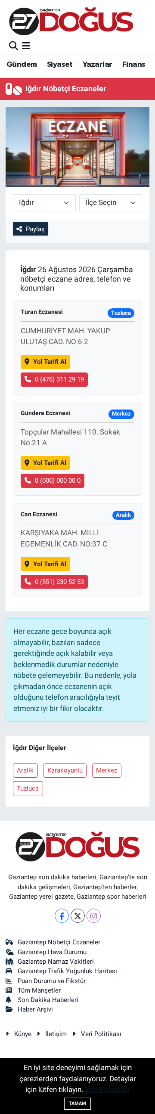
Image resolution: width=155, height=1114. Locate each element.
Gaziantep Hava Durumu (52, 952)
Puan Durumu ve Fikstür (52, 981)
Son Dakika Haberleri (48, 1000)
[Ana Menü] (26, 46)
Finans (133, 64)
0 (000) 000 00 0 (58, 480)
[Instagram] (94, 916)
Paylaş (35, 229)
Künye (22, 1034)
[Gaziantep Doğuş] (71, 21)
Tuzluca (28, 788)
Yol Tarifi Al (49, 362)
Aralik (25, 770)
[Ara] (13, 46)
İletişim (56, 1034)
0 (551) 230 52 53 (59, 582)
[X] (78, 916)
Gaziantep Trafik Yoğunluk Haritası (67, 971)
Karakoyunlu (65, 770)
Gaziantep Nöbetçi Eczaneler (59, 942)
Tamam (77, 1103)
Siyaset (60, 64)
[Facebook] (62, 916)
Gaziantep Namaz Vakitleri (56, 961)
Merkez (106, 770)
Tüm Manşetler (39, 990)
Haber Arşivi (35, 1009)
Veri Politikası (101, 1034)
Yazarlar (97, 64)
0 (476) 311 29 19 (59, 379)
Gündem (21, 64)
